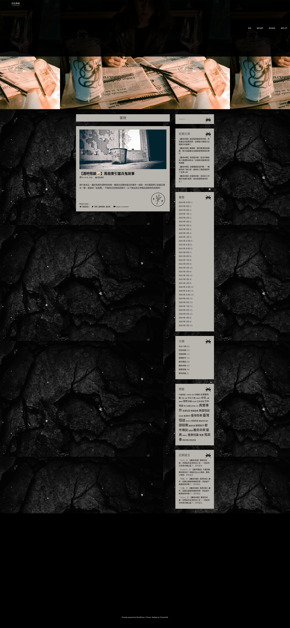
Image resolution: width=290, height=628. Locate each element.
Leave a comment (122, 207)
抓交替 (194, 401)
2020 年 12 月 (184, 287)
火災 (197, 406)
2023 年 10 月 (184, 202)
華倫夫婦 (202, 421)
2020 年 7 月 (184, 306)
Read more (85, 204)
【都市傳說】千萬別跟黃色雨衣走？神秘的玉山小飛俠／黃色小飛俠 (194, 472)
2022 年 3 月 (184, 229)
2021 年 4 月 (184, 272)
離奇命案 (182, 366)
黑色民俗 (192, 440)
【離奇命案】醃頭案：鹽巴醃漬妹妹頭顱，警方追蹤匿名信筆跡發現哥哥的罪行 (194, 151)
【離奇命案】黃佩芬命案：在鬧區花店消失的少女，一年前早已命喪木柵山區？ (194, 463)
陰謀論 (190, 430)
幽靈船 (180, 401)
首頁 (249, 28)
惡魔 (190, 401)
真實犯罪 (186, 411)
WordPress (140, 617)
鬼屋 (201, 435)
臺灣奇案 (196, 415)
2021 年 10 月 (184, 249)
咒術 (182, 398)
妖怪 (203, 398)
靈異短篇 (101, 207)
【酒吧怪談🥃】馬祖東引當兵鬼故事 (107, 174)
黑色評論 (182, 373)
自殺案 (181, 416)
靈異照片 (184, 435)
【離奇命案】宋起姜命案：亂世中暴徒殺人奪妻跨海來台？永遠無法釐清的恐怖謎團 (194, 160)
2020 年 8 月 (184, 302)
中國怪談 (182, 395)
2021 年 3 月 (184, 275)
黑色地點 (185, 440)
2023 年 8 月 (184, 206)
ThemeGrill (164, 617)
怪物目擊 (182, 354)
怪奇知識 (182, 350)
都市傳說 (182, 362)
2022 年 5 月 (184, 222)
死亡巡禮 (187, 406)
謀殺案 (183, 425)
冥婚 (192, 394)
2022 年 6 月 (184, 218)
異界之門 (284, 28)
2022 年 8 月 (184, 210)
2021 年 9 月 (184, 252)
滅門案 (193, 406)
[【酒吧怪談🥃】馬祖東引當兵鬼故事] (122, 168)
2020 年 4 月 (184, 318)
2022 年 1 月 (184, 237)
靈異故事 (85, 207)
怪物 (185, 401)
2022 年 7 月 (184, 214)
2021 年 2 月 (184, 279)
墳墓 (186, 398)
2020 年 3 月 (184, 322)
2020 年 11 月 (184, 291)
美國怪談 (204, 410)
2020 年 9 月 (184, 299)
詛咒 (206, 421)
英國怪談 (194, 421)
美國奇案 (194, 411)
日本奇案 (200, 401)
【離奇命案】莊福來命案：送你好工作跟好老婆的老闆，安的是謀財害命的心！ (194, 178)
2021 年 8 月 (184, 256)
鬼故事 (108, 207)
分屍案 (197, 395)
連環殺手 (182, 358)
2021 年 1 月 (184, 283)
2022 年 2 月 (184, 233)
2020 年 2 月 (184, 325)
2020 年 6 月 (184, 310)
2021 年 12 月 (184, 241)
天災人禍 (182, 346)
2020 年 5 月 (184, 314)
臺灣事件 (187, 416)
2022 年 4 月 (184, 225)
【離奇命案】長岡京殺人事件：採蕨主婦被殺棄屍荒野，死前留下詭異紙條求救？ (194, 481)
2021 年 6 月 (184, 264)
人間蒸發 (188, 394)
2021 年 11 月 (184, 245)
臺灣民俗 (188, 421)
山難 (207, 398)
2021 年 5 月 (184, 268)
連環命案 (192, 426)
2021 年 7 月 (184, 260)
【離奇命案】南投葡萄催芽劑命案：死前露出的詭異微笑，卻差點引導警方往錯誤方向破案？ (194, 141)
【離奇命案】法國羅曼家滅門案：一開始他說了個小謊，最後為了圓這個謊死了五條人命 (194, 169)
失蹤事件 (198, 398)
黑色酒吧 (22, 3)
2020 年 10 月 (184, 295)
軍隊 (96, 207)
